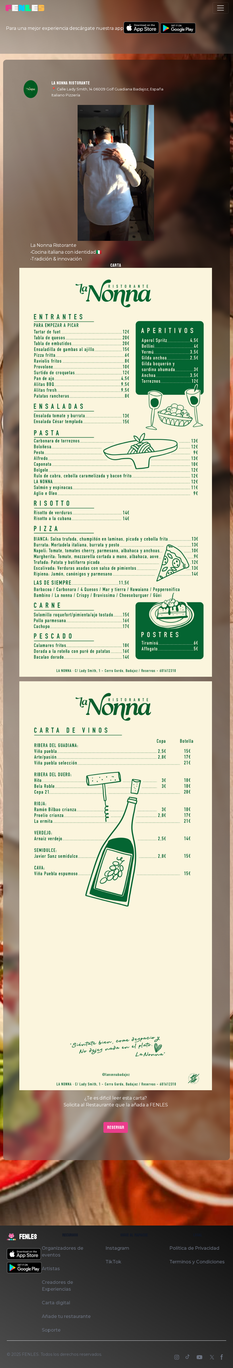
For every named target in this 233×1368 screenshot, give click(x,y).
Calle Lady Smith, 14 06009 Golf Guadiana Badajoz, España (110, 89)
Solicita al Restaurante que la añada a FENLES (116, 1105)
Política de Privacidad (194, 1248)
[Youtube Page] (200, 1357)
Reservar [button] (115, 1127)
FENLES (30, 1354)
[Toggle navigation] (220, 8)
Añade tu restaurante (66, 1316)
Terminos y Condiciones (197, 1261)
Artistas (51, 1268)
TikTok (113, 1261)
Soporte (51, 1330)
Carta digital (56, 1302)
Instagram (117, 1248)
